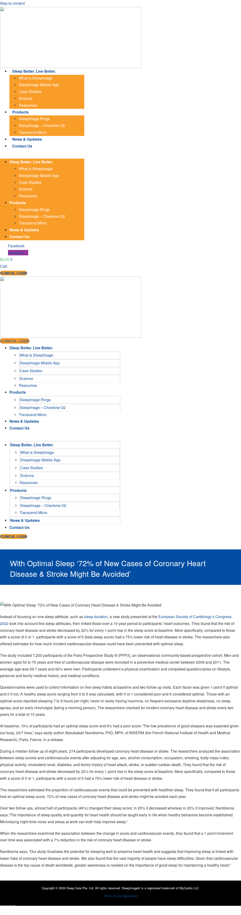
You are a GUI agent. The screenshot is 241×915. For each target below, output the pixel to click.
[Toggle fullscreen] (6, 906)
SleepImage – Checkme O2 (42, 125)
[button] (42, 155)
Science (25, 98)
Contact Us (22, 146)
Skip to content (12, 3)
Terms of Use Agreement (121, 896)
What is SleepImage (35, 78)
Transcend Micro (33, 132)
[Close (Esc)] (14, 906)
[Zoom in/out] (1, 906)
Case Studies (30, 91)
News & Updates (27, 139)
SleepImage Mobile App (39, 84)
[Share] (10, 906)
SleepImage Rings (34, 118)
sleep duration (96, 616)
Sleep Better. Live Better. (34, 71)
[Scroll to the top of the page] (1, 897)
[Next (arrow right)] (6, 912)
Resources (28, 105)
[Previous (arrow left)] (1, 912)
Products (20, 112)
